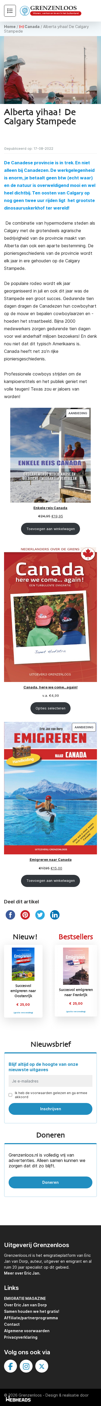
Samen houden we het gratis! (31, 1311)
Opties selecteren (50, 708)
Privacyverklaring (20, 1337)
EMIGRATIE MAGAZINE (25, 1298)
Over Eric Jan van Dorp (25, 1305)
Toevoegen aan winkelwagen (50, 529)
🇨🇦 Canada (29, 26)
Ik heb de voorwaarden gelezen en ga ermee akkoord (51, 1095)
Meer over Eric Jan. (22, 1273)
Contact (12, 1324)
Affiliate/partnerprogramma (31, 1317)
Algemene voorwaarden (27, 1330)
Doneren (50, 1182)
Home (10, 26)
